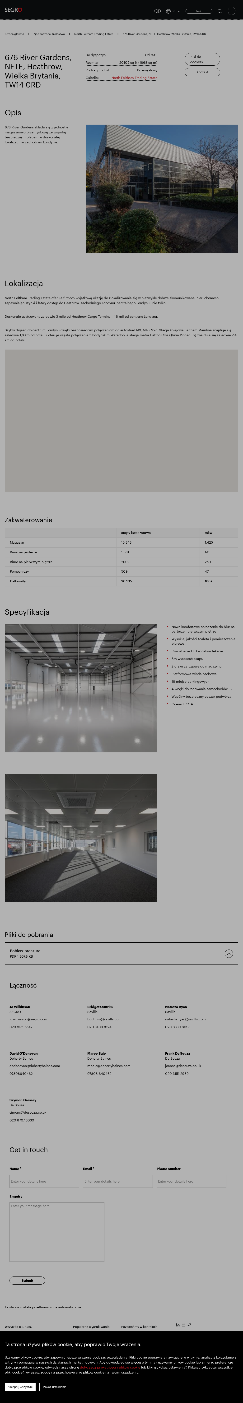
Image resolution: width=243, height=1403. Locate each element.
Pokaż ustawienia (54, 1387)
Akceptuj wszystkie (20, 1387)
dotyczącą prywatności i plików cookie (110, 1367)
